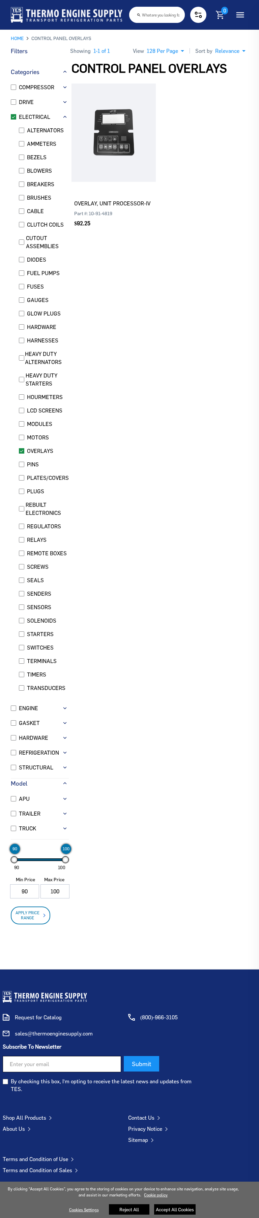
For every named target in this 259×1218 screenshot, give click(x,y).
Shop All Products (24, 1117)
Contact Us (141, 1117)
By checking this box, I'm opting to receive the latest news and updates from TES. (101, 1085)
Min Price (25, 879)
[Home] (66, 14)
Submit (141, 1063)
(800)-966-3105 (159, 1017)
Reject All (129, 1209)
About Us (14, 1128)
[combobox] (157, 15)
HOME (17, 38)
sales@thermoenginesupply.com (54, 1033)
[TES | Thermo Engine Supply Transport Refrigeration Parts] (45, 996)
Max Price (54, 879)
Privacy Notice (145, 1128)
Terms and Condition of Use (35, 1159)
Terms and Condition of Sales (37, 1170)
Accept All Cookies (175, 1209)
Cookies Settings (84, 1209)
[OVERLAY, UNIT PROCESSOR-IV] (113, 123)
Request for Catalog (38, 1017)
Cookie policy (156, 1194)
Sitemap (138, 1140)
